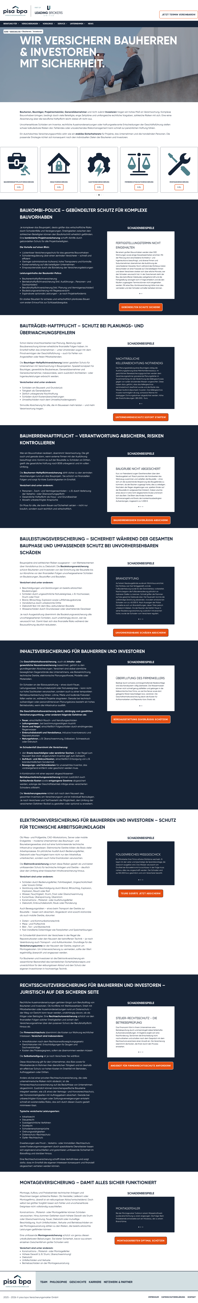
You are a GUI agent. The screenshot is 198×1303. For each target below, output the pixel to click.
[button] (196, 65)
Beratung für (10, 24)
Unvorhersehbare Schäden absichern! (141, 632)
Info (19, 187)
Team (43, 1282)
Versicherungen (30, 24)
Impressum (153, 1297)
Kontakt (192, 1297)
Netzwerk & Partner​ (118, 1282)
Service (61, 24)
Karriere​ (95, 1282)
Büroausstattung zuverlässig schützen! (141, 719)
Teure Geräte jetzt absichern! (141, 893)
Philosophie (58, 1282)
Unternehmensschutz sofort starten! (141, 417)
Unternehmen (76, 24)
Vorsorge (48, 24)
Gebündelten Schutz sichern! (140, 307)
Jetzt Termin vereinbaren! (178, 14)
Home (6, 31)
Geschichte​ (77, 1282)
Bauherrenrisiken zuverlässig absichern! (141, 520)
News (90, 24)
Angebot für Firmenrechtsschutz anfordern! (141, 1065)
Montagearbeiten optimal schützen (140, 1240)
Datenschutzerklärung (173, 1297)
